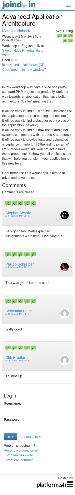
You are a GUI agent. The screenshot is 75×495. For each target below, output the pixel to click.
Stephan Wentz (18, 212)
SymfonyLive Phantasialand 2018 (23, 52)
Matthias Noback (16, 30)
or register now (31, 436)
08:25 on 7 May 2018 (18, 360)
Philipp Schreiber (19, 264)
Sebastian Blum (18, 310)
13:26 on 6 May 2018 (18, 313)
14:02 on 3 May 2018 (18, 215)
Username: (12, 403)
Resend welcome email (21, 450)
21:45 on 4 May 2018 (18, 267)
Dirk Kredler (15, 357)
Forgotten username (19, 459)
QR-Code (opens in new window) (24, 67)
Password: (12, 419)
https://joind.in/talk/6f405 (20, 64)
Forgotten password (18, 455)
